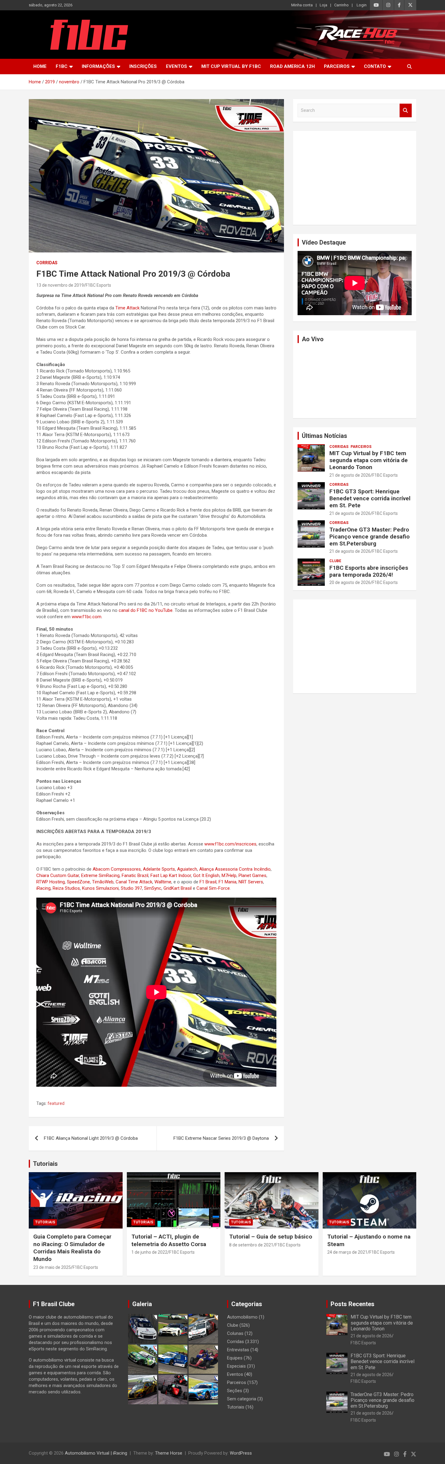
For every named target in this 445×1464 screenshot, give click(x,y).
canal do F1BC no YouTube (146, 610)
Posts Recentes (352, 1304)
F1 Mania (227, 882)
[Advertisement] (355, 177)
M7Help (229, 875)
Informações (98, 66)
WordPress (241, 1453)
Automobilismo (242, 1317)
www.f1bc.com (86, 616)
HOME (40, 66)
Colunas (235, 1333)
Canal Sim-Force (213, 888)
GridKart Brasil (177, 888)
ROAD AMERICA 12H (292, 66)
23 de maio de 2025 (52, 1267)
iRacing (43, 888)
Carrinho (341, 5)
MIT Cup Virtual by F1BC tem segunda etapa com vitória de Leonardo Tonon (368, 460)
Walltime (162, 882)
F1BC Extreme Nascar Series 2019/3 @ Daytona (221, 1138)
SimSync (152, 888)
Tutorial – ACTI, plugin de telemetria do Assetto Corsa (168, 1240)
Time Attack (127, 308)
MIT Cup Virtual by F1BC (231, 66)
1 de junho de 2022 (149, 1252)
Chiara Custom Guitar (57, 875)
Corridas (47, 262)
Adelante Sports (159, 869)
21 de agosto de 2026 (350, 475)
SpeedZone (78, 882)
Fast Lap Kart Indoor (170, 875)
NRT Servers (251, 882)
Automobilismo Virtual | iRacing (96, 1453)
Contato (375, 66)
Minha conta (302, 5)
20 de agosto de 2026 (350, 582)
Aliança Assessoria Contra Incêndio (235, 869)
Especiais (236, 1366)
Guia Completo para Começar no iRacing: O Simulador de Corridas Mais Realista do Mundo (72, 1247)
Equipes (234, 1358)
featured (56, 1103)
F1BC (62, 66)
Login (362, 5)
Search (406, 110)
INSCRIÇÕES (143, 66)
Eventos (176, 66)
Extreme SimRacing (100, 875)
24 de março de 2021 (347, 1252)
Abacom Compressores (117, 869)
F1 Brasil (207, 882)
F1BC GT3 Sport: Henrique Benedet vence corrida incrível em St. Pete (369, 498)
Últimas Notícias (324, 435)
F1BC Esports (98, 285)
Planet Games (252, 875)
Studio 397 (131, 888)
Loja (323, 5)
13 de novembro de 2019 (60, 285)
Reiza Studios (66, 888)
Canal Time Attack (134, 882)
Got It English (206, 875)
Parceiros (337, 66)
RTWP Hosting (50, 882)
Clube (335, 561)
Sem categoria (241, 1399)
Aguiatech (187, 869)
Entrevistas (238, 1349)
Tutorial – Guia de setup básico (270, 1236)
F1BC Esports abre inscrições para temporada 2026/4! (368, 571)
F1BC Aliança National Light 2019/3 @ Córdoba (91, 1138)
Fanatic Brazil (135, 875)
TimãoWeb (103, 882)
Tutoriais (45, 1163)
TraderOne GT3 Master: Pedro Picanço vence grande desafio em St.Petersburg (369, 536)
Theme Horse (168, 1453)
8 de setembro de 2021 (251, 1244)
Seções (234, 1390)
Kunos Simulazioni (100, 888)
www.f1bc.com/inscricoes (230, 844)
